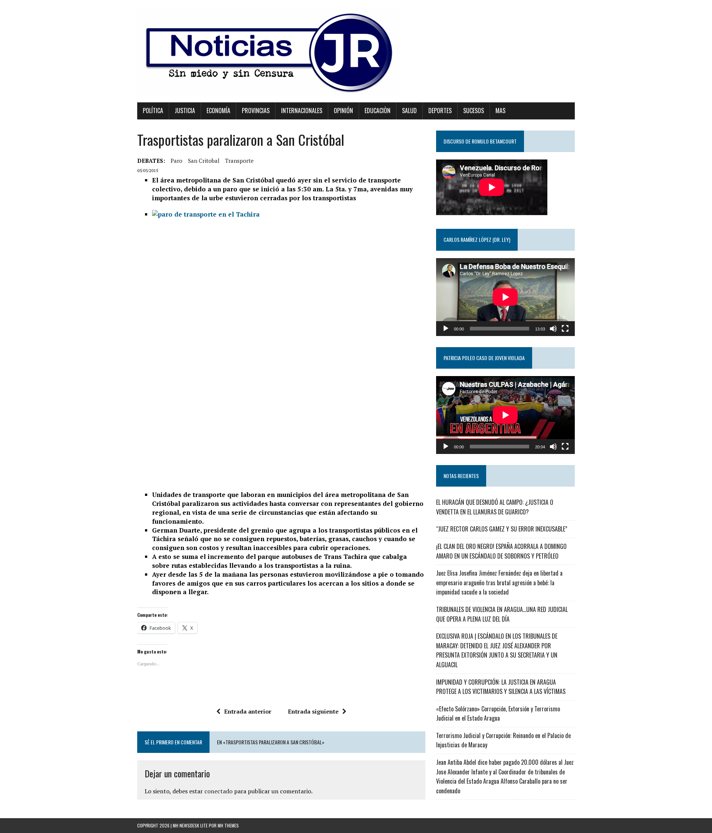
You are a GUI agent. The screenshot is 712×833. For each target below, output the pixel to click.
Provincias (256, 110)
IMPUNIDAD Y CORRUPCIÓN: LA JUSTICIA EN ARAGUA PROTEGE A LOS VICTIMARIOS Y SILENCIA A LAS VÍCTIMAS (501, 687)
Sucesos (473, 110)
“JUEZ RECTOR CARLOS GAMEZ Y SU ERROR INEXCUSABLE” (501, 528)
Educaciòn (377, 110)
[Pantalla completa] (565, 328)
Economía (218, 110)
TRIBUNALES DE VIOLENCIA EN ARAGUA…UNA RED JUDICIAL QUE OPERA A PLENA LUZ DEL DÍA (502, 614)
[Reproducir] (445, 328)
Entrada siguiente (313, 711)
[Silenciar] (553, 328)
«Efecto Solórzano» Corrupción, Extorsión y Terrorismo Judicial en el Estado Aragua (498, 713)
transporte (239, 160)
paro (176, 160)
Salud (409, 110)
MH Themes (228, 825)
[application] (505, 297)
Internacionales (301, 110)
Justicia (185, 110)
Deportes (440, 110)
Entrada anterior (247, 711)
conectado (218, 791)
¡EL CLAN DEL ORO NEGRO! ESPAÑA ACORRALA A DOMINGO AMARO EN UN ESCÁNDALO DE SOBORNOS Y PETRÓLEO (501, 551)
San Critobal (204, 160)
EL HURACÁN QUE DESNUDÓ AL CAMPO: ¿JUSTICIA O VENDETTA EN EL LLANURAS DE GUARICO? (494, 507)
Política (153, 110)
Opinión (343, 110)
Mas (500, 110)
